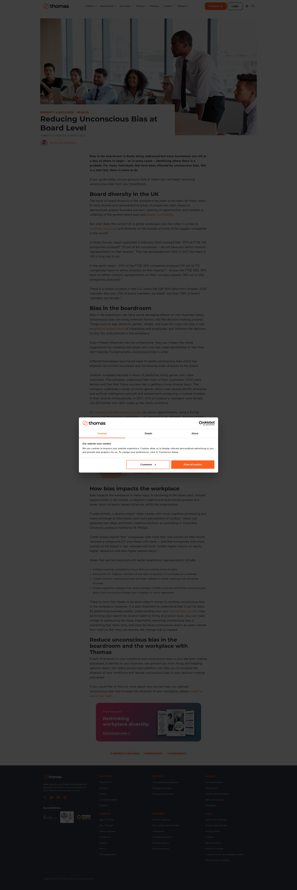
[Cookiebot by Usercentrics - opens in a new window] (201, 423)
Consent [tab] (102, 433)
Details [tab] (148, 433)
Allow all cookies (193, 464)
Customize (146, 464)
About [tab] (195, 433)
